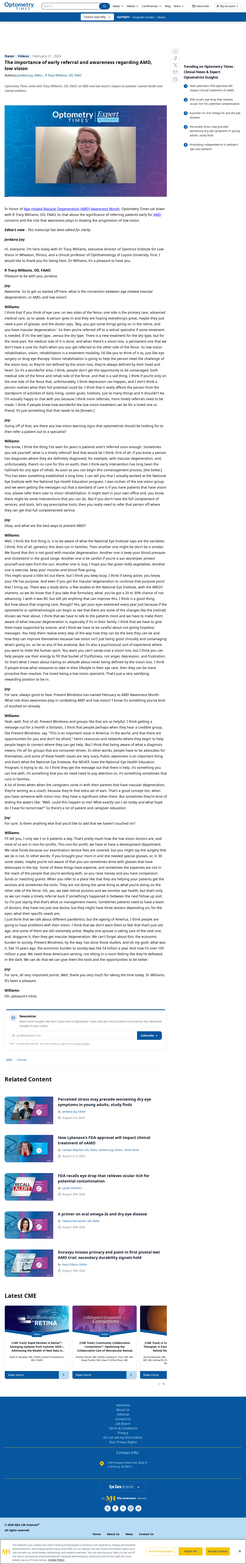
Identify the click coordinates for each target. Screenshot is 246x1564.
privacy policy (82, 1043)
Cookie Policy (56, 1560)
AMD (157, 214)
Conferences (150, 6)
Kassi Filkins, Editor (74, 1264)
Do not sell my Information (123, 1437)
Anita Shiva (131, 1150)
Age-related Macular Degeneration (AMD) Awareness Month (72, 208)
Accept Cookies (217, 1551)
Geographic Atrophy (143, 17)
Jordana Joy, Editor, (111, 1150)
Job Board (123, 1423)
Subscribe (147, 1035)
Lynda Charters (72, 1188)
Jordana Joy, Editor (74, 1111)
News (116, 6)
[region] (123, 1551)
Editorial (123, 1414)
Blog (168, 6)
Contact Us (123, 1419)
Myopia (161, 17)
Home (97, 1534)
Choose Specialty (95, 17)
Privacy (123, 1433)
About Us (123, 1410)
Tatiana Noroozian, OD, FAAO (81, 1221)
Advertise (123, 1405)
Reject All (190, 1551)
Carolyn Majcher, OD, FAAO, (79, 1150)
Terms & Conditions (123, 1428)
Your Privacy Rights (123, 1442)
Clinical (21, 1060)
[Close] (240, 1551)
